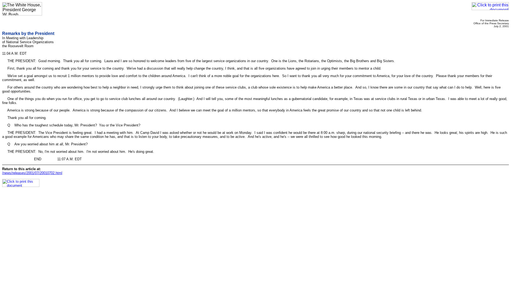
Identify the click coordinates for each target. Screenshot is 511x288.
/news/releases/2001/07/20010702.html (32, 173)
